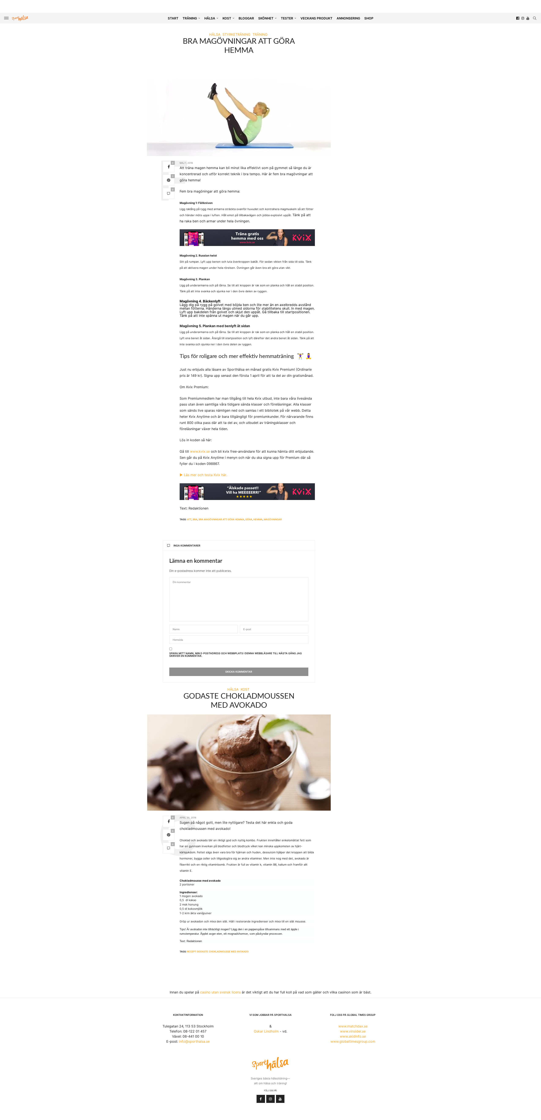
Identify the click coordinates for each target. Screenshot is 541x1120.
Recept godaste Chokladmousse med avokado (218, 951)
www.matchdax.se (352, 1026)
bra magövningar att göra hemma (221, 519)
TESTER (287, 18)
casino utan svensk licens (220, 992)
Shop (368, 18)
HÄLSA (209, 18)
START (173, 18)
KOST (227, 18)
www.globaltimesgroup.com (353, 1041)
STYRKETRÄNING (236, 34)
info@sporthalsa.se (194, 1041)
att (189, 519)
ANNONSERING (348, 18)
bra (195, 519)
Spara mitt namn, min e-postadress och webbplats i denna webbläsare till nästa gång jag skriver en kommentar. (235, 654)
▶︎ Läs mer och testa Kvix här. (203, 475)
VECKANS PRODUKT (316, 18)
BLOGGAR (246, 18)
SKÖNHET (265, 18)
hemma (257, 519)
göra (248, 519)
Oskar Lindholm (266, 1031)
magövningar (273, 519)
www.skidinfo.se (353, 1036)
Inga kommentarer (187, 545)
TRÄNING (190, 18)
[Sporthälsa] (20, 18)
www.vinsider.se (353, 1031)
